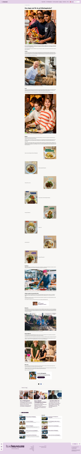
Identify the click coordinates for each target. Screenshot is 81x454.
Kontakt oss (64, 1)
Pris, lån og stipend (56, 1)
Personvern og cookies (43, 447)
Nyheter (60, 1)
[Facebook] (1, 444)
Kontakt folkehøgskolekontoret (42, 446)
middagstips (27, 412)
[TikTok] (1, 449)
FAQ (67, 1)
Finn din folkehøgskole (41, 377)
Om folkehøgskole (49, 1)
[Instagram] (1, 446)
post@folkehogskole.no (74, 447)
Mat (24, 412)
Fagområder (43, 1)
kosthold (22, 412)
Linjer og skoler (32, 446)
